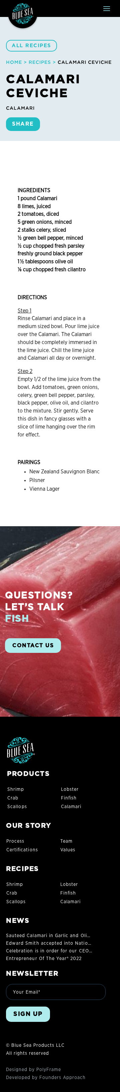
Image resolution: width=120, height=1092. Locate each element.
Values (67, 850)
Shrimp (15, 789)
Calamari (71, 806)
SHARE (23, 124)
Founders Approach (62, 1077)
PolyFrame (48, 1069)
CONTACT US (33, 645)
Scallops (17, 806)
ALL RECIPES (31, 45)
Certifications (22, 850)
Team (66, 841)
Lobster (70, 789)
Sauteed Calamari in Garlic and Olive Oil (53, 935)
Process (15, 841)
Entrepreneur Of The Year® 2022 (44, 958)
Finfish (69, 798)
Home (14, 62)
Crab (12, 798)
